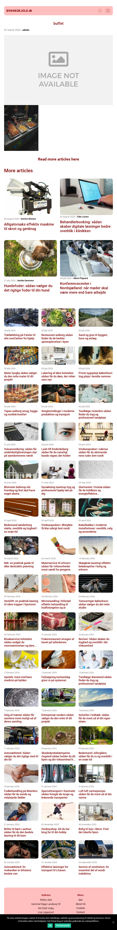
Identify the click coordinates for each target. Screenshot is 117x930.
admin (25, 30)
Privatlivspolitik (62, 926)
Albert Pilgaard (80, 278)
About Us (80, 904)
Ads (80, 899)
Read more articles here (58, 159)
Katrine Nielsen (28, 219)
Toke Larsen (83, 216)
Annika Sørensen (25, 280)
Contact (80, 912)
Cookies (80, 908)
